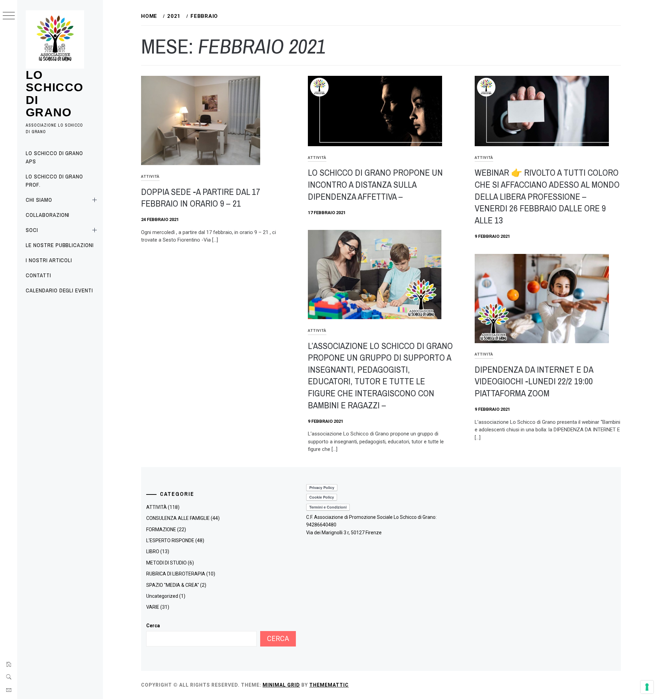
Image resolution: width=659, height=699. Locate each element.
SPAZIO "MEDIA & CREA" (172, 585)
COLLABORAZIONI (47, 215)
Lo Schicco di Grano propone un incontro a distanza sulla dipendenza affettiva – (375, 184)
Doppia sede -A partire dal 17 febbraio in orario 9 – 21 (200, 198)
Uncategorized (162, 596)
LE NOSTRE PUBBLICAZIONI (60, 245)
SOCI (32, 230)
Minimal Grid (281, 685)
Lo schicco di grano (54, 93)
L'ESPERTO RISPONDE (170, 540)
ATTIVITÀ (150, 176)
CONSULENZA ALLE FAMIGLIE (178, 518)
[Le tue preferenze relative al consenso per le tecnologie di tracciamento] (647, 687)
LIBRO (152, 551)
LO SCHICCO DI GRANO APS (54, 157)
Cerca (153, 625)
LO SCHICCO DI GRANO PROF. (54, 180)
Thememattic (329, 685)
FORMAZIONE (161, 529)
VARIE (152, 607)
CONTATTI (38, 275)
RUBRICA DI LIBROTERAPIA (175, 573)
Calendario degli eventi (59, 290)
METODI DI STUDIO (166, 563)
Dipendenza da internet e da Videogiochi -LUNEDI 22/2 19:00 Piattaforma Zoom (534, 381)
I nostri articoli (49, 260)
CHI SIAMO (39, 199)
